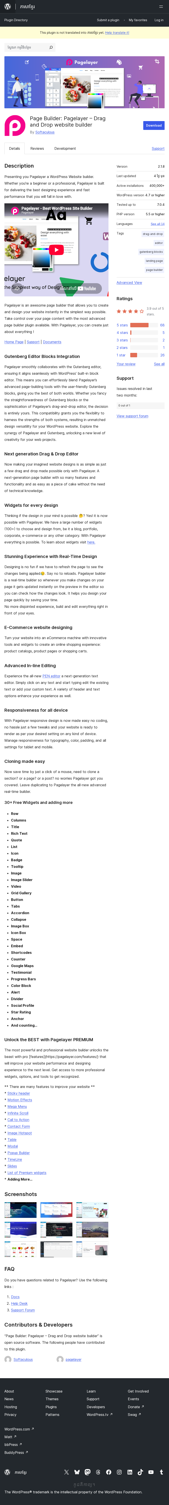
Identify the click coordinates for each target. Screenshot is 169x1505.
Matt (10, 1437)
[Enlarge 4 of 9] (31, 1227)
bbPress (13, 1444)
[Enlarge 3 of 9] (102, 1208)
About (9, 1391)
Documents (52, 342)
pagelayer (73, 1359)
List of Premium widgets (26, 1172)
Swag (134, 1414)
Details (14, 148)
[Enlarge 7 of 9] (31, 1247)
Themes (52, 1399)
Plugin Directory (16, 20)
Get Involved (138, 1391)
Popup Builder (18, 1153)
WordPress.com (19, 1429)
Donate (136, 1407)
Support (158, 148)
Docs (15, 1297)
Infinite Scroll (17, 1113)
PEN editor (51, 676)
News (9, 1399)
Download (154, 125)
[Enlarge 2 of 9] (66, 1208)
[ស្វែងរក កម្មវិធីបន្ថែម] (51, 47)
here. (91, 542)
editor (159, 243)
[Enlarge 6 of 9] (102, 1227)
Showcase (54, 1391)
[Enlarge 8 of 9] (66, 1247)
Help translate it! (117, 32)
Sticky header (18, 1093)
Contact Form (18, 1126)
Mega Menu (17, 1106)
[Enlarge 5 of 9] (66, 1227)
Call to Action (18, 1120)
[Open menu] (162, 6)
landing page (154, 260)
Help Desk (19, 1303)
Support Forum (23, 1310)
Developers (96, 1407)
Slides (12, 1166)
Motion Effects (19, 1100)
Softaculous (45, 132)
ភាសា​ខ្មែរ (21, 1472)
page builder (154, 269)
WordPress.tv (100, 1414)
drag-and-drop (153, 234)
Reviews (37, 148)
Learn (91, 1391)
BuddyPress (16, 1452)
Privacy (10, 1414)
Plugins (51, 1407)
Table (12, 1139)
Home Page (14, 342)
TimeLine (14, 1159)
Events (133, 1399)
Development (65, 148)
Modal (12, 1146)
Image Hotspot (19, 1133)
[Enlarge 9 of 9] (102, 1247)
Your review (126, 364)
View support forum (132, 416)
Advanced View (129, 282)
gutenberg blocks (151, 251)
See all (159, 364)
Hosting (10, 1407)
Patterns (52, 1414)
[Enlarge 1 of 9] (31, 1208)
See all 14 (158, 224)
